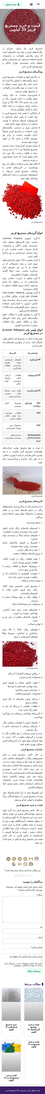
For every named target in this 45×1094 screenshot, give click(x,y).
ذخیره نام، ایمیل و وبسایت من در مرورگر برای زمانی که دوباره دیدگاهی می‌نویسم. (23, 964)
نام (41, 927)
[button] (31, 4)
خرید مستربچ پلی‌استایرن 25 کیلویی (11, 1026)
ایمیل (40, 937)
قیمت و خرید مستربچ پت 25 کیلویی (34, 1044)
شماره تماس (36, 947)
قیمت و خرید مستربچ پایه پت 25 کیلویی (11, 1077)
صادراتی (5, 762)
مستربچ (39, 506)
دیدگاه (39, 895)
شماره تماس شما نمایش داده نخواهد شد (26, 957)
